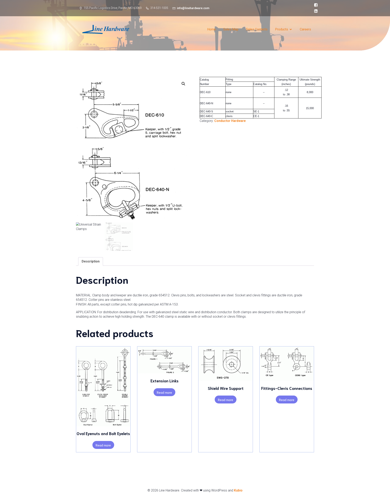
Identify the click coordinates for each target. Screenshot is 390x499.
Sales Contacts (257, 29)
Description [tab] (91, 261)
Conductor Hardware (230, 121)
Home (211, 29)
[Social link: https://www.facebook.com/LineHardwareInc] (315, 5)
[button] (183, 83)
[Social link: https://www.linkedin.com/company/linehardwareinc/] (315, 11)
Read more (103, 445)
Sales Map (230, 29)
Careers (305, 29)
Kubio (238, 490)
